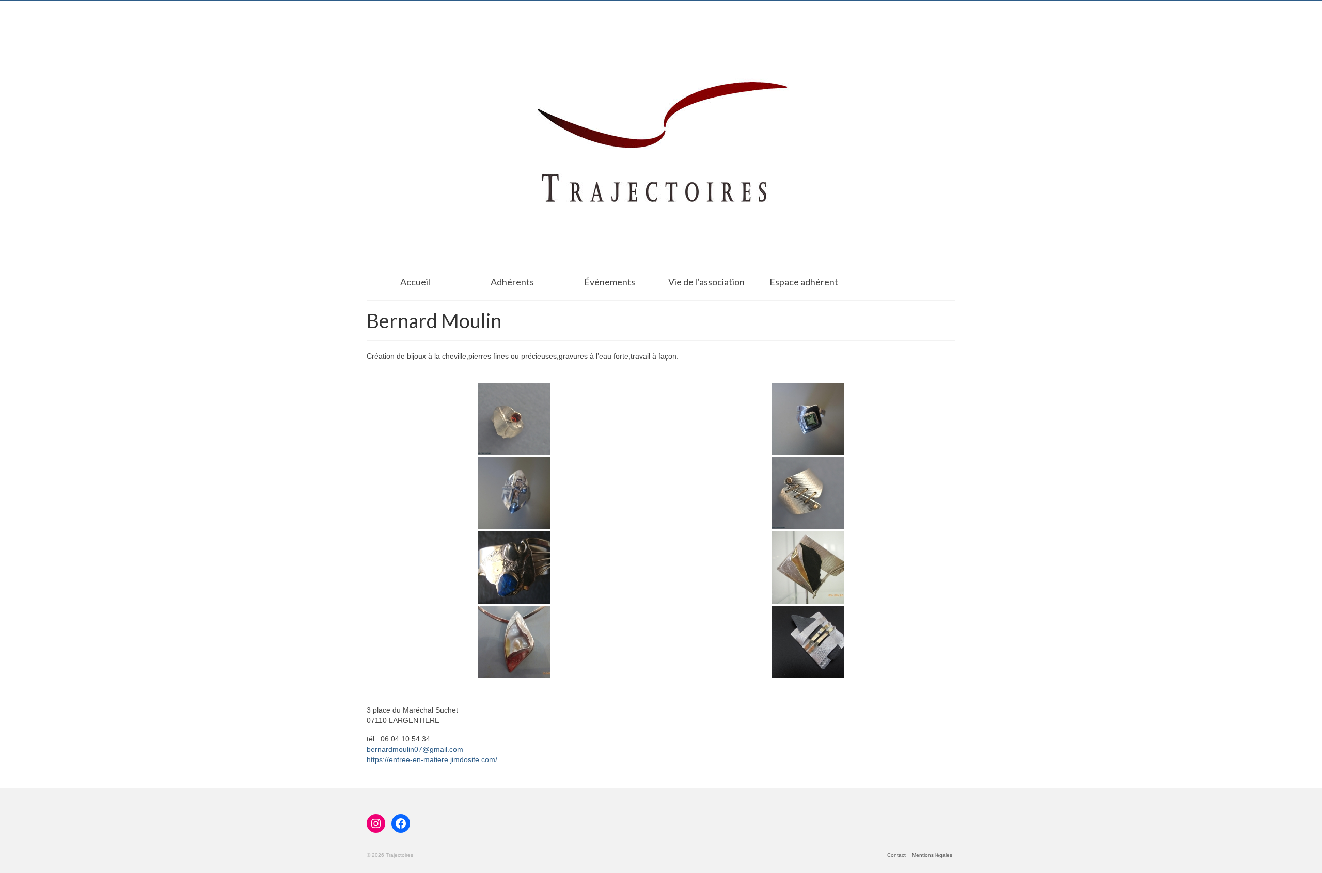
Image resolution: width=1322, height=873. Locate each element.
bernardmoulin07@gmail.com (415, 749)
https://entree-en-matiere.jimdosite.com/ (432, 759)
